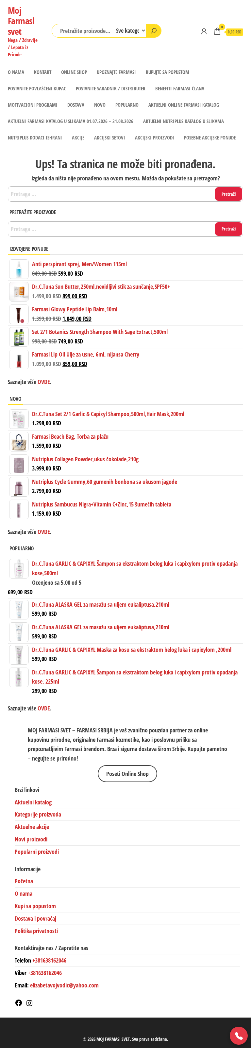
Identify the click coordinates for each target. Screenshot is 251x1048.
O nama (23, 893)
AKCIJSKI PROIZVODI (154, 137)
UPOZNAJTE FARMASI (116, 72)
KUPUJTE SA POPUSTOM (167, 72)
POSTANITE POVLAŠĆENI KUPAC (37, 88)
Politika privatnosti (36, 931)
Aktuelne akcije (32, 827)
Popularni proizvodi (37, 851)
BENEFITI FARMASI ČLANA (179, 88)
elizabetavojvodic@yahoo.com (64, 985)
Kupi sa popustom (35, 906)
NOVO (100, 104)
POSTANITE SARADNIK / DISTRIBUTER (110, 88)
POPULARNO (127, 104)
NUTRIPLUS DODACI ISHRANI (35, 137)
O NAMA (16, 72)
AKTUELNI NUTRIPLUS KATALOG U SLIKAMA (183, 121)
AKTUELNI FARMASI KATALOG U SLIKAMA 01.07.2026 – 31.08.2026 (70, 121)
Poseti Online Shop (127, 774)
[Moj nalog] (204, 31)
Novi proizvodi (31, 839)
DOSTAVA (75, 104)
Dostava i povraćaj (35, 918)
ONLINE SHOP (74, 72)
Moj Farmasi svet (21, 20)
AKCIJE (78, 137)
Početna (24, 881)
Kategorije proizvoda (38, 814)
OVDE (43, 532)
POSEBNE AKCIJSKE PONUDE (210, 137)
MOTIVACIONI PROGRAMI (33, 104)
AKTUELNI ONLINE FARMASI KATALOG (183, 104)
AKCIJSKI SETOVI (109, 137)
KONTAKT (42, 72)
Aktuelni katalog (33, 802)
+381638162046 (49, 960)
